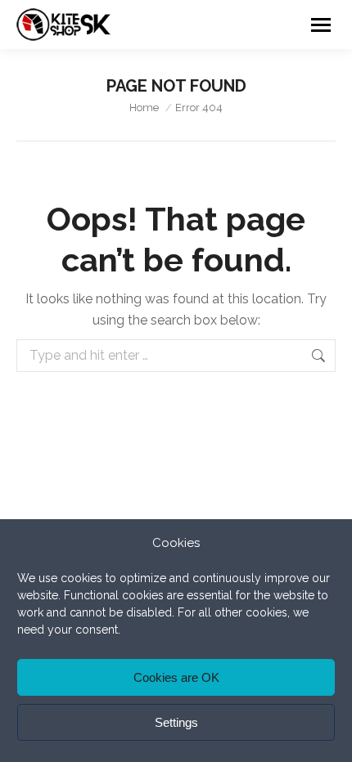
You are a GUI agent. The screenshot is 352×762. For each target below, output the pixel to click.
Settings (176, 722)
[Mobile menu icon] (321, 25)
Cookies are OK (176, 677)
